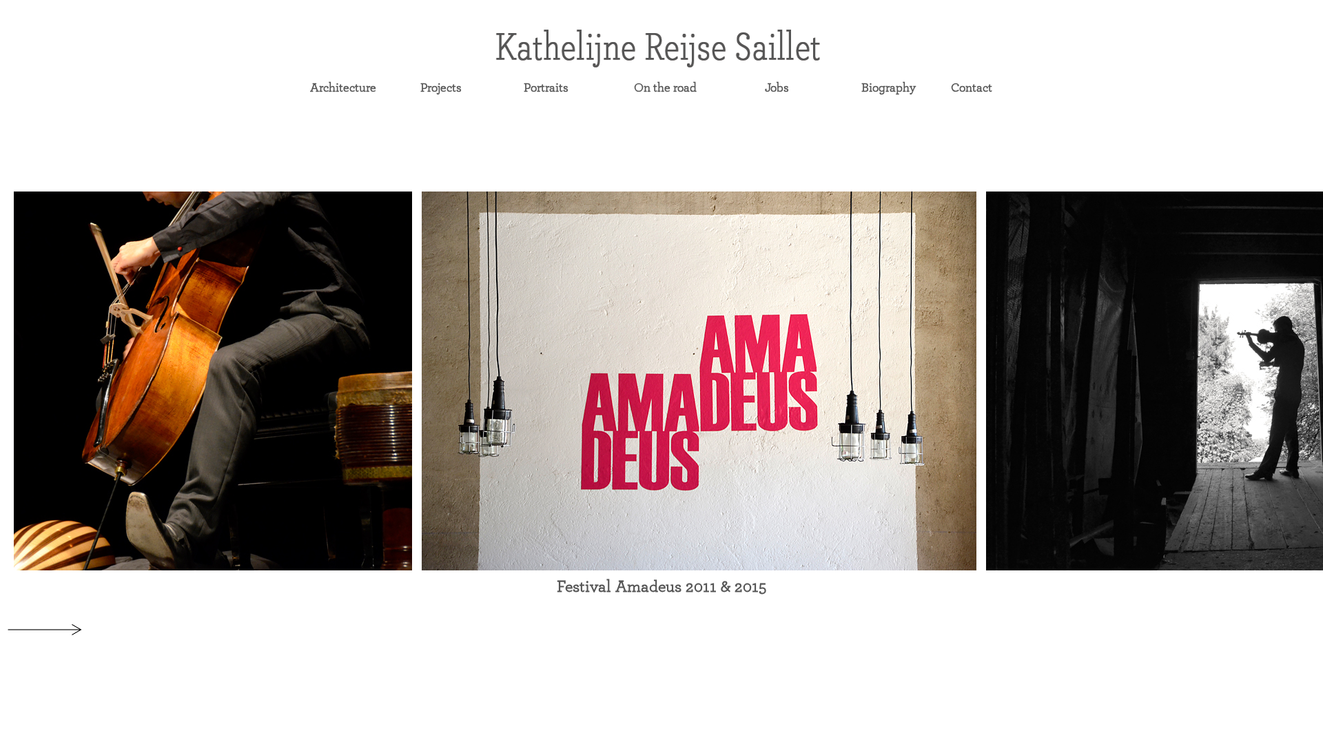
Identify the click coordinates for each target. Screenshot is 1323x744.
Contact (971, 88)
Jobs (777, 88)
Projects (441, 88)
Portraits (546, 88)
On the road (665, 88)
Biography (888, 88)
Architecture (343, 88)
